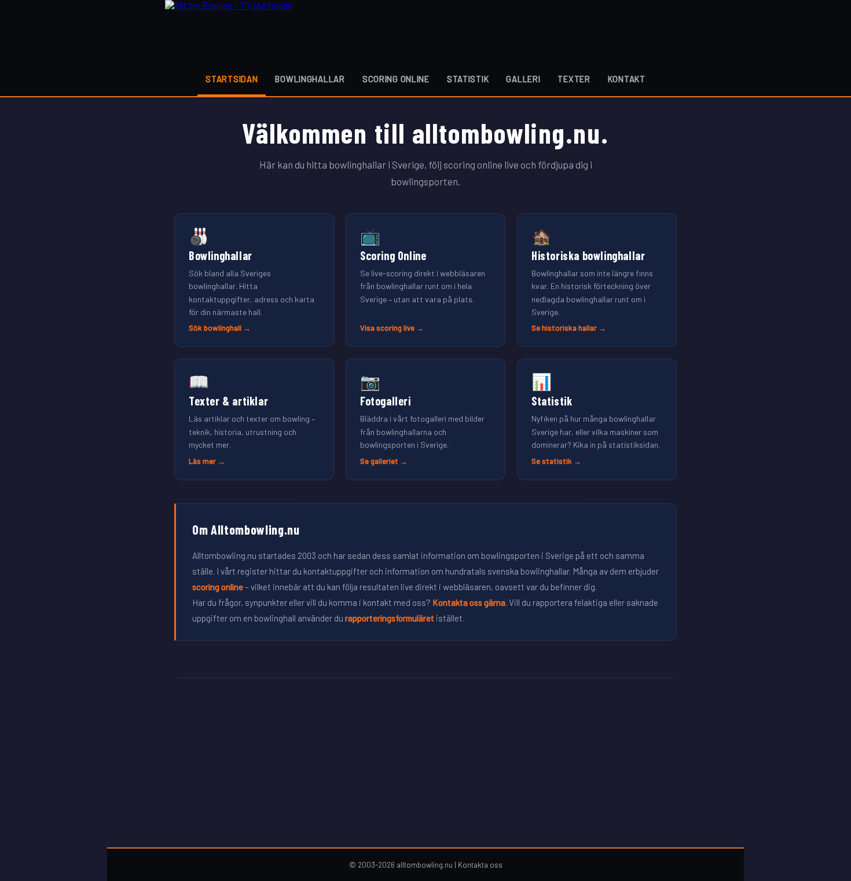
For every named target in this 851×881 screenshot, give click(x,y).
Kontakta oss (480, 864)
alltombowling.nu (425, 864)
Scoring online (396, 79)
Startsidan (232, 79)
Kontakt (626, 79)
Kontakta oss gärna (468, 602)
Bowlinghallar (309, 79)
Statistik (468, 79)
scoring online (217, 587)
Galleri (523, 79)
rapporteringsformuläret (389, 618)
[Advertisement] (425, 763)
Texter (573, 79)
